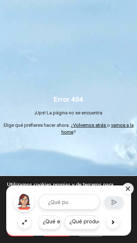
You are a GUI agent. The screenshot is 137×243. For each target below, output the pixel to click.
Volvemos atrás (90, 125)
